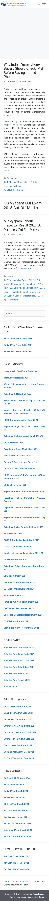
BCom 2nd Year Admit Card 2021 (20, 732)
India (18, 186)
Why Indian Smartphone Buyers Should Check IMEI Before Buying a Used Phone (23, 70)
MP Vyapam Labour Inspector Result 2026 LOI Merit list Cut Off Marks (23, 225)
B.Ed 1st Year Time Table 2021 (19, 647)
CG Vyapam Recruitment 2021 (19, 608)
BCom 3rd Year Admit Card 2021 (20, 739)
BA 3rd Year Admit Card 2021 (18, 719)
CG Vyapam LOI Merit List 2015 (18, 288)
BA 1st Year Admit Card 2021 (18, 706)
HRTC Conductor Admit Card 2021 (21, 420)
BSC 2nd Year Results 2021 (17, 810)
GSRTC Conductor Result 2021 (19, 546)
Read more (26, 268)
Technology (12, 178)
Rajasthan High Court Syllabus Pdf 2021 (23, 436)
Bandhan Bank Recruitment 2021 (20, 582)
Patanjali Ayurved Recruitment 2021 (22, 602)
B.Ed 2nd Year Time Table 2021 (19, 654)
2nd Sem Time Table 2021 (17, 856)
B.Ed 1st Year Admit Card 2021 (19, 660)
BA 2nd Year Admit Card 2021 (18, 713)
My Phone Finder (16, 124)
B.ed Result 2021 (12, 686)
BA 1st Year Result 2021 (16, 784)
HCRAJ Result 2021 (13, 442)
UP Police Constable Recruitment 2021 (23, 615)
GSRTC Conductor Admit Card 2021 (21, 540)
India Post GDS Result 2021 (17, 455)
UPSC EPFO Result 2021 (16, 485)
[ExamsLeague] (14, 4)
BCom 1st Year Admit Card (17, 726)
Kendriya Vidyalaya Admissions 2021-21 (23, 553)
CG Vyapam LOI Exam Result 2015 (26, 284)
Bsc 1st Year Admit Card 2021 (18, 745)
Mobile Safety (30, 182)
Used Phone (17, 182)
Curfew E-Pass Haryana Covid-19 (20, 462)
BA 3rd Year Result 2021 (16, 797)
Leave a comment (15, 190)
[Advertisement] (24, 32)
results (10, 276)
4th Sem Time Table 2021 (16, 863)
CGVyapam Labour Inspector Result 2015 (23, 295)
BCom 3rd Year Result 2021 (17, 836)
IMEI (9, 182)
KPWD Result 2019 (13, 533)
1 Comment (12, 299)
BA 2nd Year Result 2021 (16, 791)
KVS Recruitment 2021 (15, 595)
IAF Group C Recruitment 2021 (19, 589)
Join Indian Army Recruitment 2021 (21, 628)
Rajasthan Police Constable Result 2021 (23, 527)
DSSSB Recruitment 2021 (16, 621)
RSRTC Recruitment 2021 (17, 559)
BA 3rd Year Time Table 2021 (18, 351)
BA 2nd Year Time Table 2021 (18, 345)
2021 (33, 726)
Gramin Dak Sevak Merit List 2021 (20, 449)
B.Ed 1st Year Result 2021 (16, 673)
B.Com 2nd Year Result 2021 (18, 830)
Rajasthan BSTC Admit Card (17, 394)
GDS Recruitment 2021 (15, 576)
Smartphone (9, 186)
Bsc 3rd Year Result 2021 (16, 817)
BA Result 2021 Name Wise (17, 778)
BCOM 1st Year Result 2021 (17, 823)
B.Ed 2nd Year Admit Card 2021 (19, 667)
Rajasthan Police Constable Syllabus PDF (24, 491)
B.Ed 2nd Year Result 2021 (17, 680)
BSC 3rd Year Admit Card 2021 (19, 758)
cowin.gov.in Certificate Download (21, 371)
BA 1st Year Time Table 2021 (18, 338)
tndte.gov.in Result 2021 (16, 377)
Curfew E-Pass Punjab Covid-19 (19, 468)
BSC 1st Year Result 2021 (16, 804)
